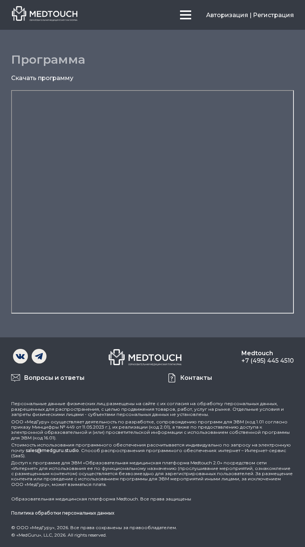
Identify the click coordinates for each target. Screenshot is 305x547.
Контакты (196, 377)
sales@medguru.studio (52, 450)
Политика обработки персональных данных (62, 513)
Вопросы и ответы (54, 377)
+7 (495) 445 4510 (267, 360)
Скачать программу (42, 78)
